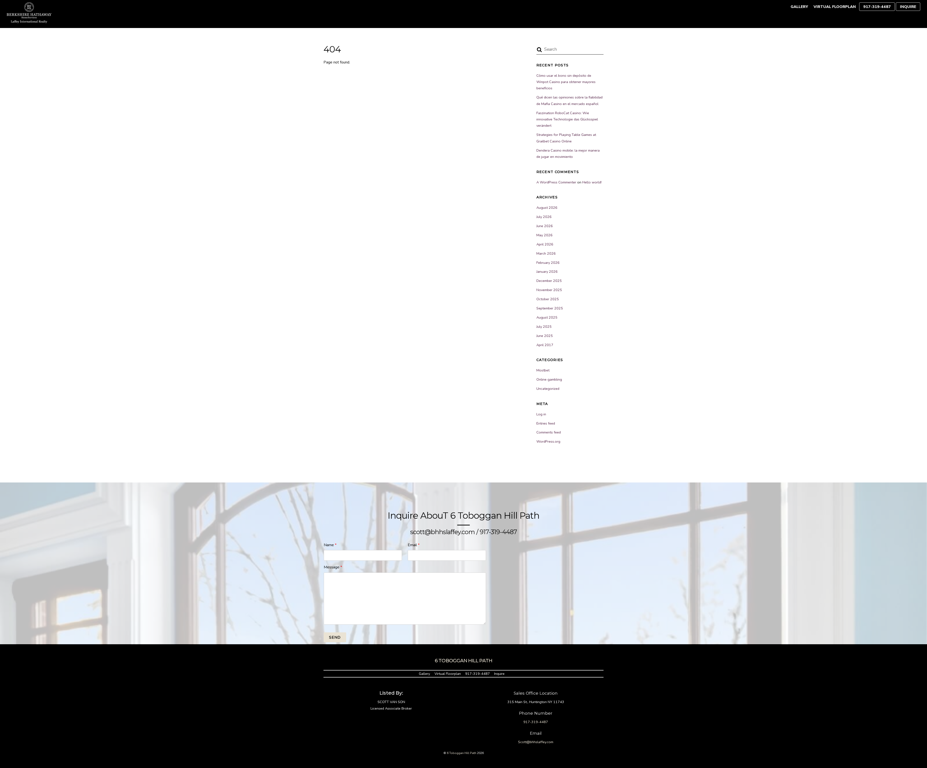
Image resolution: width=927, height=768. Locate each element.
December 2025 (549, 280)
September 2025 (549, 308)
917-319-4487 (877, 6)
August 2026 (546, 207)
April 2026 (544, 244)
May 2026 (544, 235)
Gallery (799, 6)
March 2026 (546, 253)
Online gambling (549, 379)
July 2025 (544, 326)
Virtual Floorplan (835, 6)
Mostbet (542, 370)
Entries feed (545, 423)
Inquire (908, 6)
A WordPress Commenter (556, 182)
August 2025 (546, 317)
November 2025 (549, 289)
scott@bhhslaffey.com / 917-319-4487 (463, 532)
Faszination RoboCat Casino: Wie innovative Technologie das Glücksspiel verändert (567, 119)
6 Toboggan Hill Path (461, 753)
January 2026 (547, 271)
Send (335, 637)
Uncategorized (547, 388)
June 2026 (544, 225)
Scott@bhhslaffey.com (535, 742)
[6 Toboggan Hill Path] (29, 21)
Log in (541, 414)
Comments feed (548, 432)
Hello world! (592, 182)
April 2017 (544, 344)
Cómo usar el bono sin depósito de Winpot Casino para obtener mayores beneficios (566, 82)
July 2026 (544, 216)
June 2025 (544, 335)
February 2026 (548, 262)
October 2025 (547, 299)
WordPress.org (548, 441)
